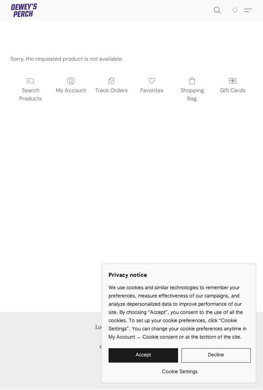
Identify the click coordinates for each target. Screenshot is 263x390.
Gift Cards (233, 90)
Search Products (30, 94)
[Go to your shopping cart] (236, 10)
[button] (24, 10)
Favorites (151, 90)
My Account (71, 90)
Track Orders (111, 90)
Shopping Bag (192, 94)
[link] (180, 369)
